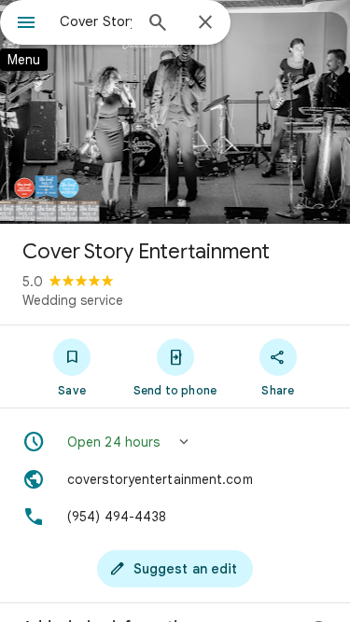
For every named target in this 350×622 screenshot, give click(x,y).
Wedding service (72, 300)
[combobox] (96, 21)
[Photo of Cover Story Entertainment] (175, 112)
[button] (175, 442)
